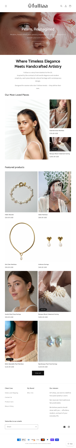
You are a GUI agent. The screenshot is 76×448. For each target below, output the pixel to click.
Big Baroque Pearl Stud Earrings (47, 364)
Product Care (9, 402)
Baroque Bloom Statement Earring (60, 154)
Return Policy (9, 406)
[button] (6, 6)
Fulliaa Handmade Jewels (35, 443)
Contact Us (8, 397)
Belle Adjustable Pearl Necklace (14, 364)
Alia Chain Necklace (11, 264)
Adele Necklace (43, 215)
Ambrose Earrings (43, 264)
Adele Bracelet (9, 215)
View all (38, 373)
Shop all (38, 43)
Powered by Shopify (46, 443)
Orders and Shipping (11, 393)
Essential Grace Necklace (57, 131)
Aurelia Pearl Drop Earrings (13, 314)
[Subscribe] (36, 426)
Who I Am (30, 393)
